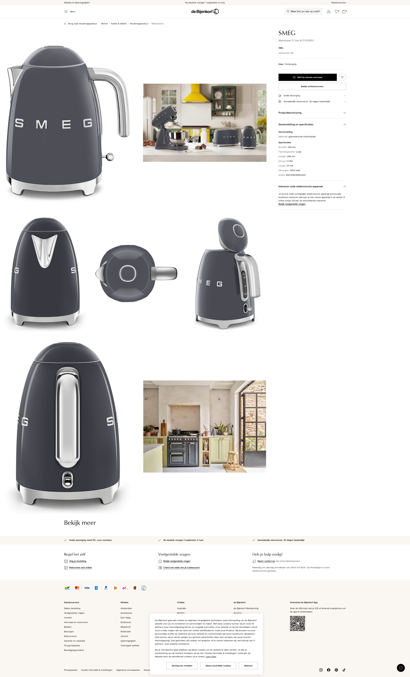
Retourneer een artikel (80, 567)
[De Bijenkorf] (205, 11)
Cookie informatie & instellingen (96, 670)
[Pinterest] (336, 670)
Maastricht (126, 627)
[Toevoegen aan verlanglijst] (342, 77)
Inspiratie (181, 608)
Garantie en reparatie (74, 641)
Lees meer (211, 656)
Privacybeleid (70, 670)
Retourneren (70, 636)
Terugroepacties (72, 645)
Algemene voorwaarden (128, 670)
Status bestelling (72, 608)
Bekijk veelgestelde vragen (292, 204)
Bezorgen (69, 631)
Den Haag (126, 617)
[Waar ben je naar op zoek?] (288, 11)
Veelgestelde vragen (74, 613)
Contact (68, 617)
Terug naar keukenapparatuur (82, 23)
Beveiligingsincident (74, 650)
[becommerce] (143, 589)
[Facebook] (329, 670)
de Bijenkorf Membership (246, 608)
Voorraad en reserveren (76, 622)
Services (238, 613)
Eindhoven (126, 622)
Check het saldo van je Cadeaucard (181, 567)
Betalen (68, 627)
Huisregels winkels (130, 645)
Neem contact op (266, 561)
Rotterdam (126, 631)
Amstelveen (126, 613)
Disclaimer (149, 670)
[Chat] (401, 668)
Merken (181, 613)
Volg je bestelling (77, 561)
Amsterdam (126, 608)
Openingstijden (128, 641)
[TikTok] (344, 670)
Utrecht (124, 636)
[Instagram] (321, 670)
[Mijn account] (329, 11)
